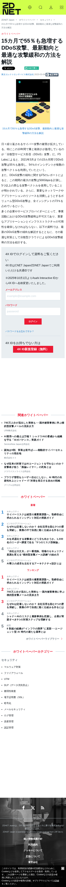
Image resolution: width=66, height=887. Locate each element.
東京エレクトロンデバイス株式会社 (17, 74)
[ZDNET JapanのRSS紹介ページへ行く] (42, 808)
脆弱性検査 (10, 691)
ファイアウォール (13, 673)
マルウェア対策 (12, 667)
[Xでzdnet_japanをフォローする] (33, 808)
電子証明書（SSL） (14, 697)
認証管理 (9, 727)
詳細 (57, 881)
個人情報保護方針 (33, 838)
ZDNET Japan (7, 20)
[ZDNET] (12, 7)
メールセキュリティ (14, 709)
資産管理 (9, 721)
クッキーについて (33, 850)
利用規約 (33, 844)
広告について (33, 856)
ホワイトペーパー (27, 20)
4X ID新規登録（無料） (33, 349)
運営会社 (33, 862)
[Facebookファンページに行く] (23, 808)
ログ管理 (9, 715)
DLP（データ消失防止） (17, 685)
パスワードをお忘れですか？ (19, 331)
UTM (6, 679)
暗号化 (7, 703)
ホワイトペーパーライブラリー (42, 638)
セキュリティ (46, 20)
